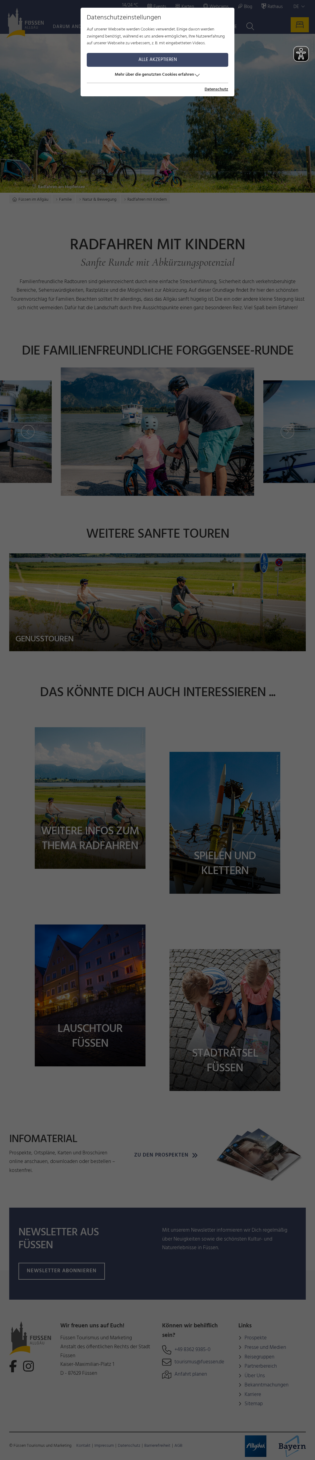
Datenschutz (216, 89)
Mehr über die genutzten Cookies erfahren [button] (154, 74)
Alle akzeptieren (157, 59)
